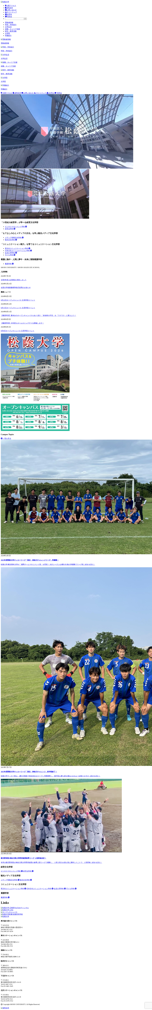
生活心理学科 (10, 253)
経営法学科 (9, 229)
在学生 (9, 14)
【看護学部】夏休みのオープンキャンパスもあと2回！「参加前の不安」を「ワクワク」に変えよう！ (38, 315)
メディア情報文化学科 (13, 237)
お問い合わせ (12, 10)
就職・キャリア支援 (12, 29)
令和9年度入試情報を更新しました (13, 280)
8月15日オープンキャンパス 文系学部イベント (18, 308)
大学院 (7, 33)
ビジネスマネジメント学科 (15, 226)
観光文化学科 (10, 240)
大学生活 (8, 27)
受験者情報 (9, 22)
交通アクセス (11, 6)
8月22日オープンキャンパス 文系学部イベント (18, 300)
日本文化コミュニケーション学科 (17, 250)
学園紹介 (8, 35)
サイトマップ (12, 12)
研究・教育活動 (11, 31)
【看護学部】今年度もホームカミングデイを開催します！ (22, 323)
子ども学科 (9, 255)
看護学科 (8, 264)
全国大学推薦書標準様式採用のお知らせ (16, 287)
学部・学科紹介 (11, 25)
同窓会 (9, 16)
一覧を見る (6, 438)
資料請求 (9, 8)
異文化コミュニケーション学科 (17, 248)
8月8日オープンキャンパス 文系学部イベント (17, 331)
